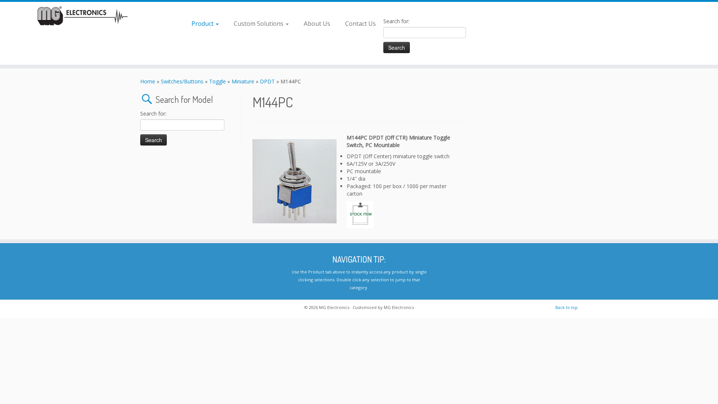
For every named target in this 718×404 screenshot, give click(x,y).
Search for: (396, 21)
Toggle (217, 81)
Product (203, 23)
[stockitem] (360, 214)
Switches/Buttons (182, 81)
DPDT (267, 81)
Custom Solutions (259, 23)
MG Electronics (334, 307)
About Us (317, 23)
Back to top (566, 307)
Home (147, 81)
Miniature (242, 81)
